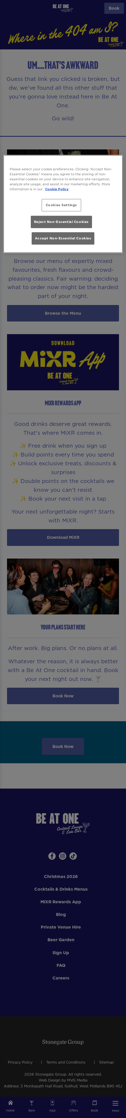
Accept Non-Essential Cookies (63, 238)
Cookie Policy (57, 189)
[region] (63, 204)
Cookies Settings (61, 205)
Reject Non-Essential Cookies (61, 221)
